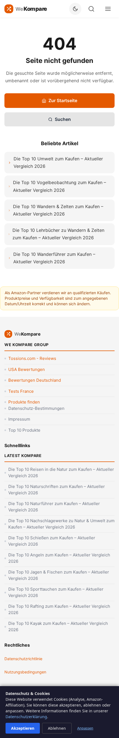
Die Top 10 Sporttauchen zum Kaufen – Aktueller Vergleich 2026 (56, 592)
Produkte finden (24, 402)
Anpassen (85, 728)
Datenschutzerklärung (26, 716)
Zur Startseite (62, 100)
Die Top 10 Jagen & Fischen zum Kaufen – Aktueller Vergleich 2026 (58, 575)
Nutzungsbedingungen (25, 672)
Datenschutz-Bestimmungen (36, 408)
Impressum (19, 419)
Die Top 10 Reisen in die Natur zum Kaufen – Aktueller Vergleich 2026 (61, 472)
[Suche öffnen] (91, 8)
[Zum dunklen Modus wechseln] (75, 9)
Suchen (63, 119)
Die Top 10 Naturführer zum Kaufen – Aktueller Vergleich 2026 (54, 507)
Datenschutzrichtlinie (23, 658)
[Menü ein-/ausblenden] (108, 8)
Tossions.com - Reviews (32, 358)
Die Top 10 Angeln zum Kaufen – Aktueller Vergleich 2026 (59, 558)
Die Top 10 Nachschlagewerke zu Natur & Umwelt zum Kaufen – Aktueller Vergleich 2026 (61, 524)
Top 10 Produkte (24, 430)
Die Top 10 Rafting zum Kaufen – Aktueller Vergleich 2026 (59, 609)
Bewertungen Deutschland (34, 380)
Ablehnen (57, 728)
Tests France (21, 391)
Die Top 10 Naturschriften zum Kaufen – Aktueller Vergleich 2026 (56, 489)
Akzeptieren (22, 728)
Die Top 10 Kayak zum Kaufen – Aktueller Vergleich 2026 (58, 626)
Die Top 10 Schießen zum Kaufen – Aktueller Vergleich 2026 (51, 541)
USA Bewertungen (26, 369)
